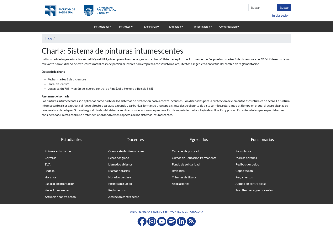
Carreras (50, 158)
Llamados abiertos (120, 164)
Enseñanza (150, 26)
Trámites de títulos (184, 177)
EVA (47, 164)
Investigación (202, 26)
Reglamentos (117, 190)
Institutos (124, 26)
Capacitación (244, 170)
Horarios (50, 177)
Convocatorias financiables (126, 151)
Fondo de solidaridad (186, 164)
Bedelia (50, 170)
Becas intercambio (57, 190)
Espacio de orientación (60, 183)
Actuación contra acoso (60, 196)
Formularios (243, 151)
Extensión (175, 26)
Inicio (48, 38)
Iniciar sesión (280, 15)
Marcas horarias (119, 170)
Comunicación (228, 26)
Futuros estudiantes (58, 151)
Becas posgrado (118, 158)
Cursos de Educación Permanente (194, 158)
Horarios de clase (119, 177)
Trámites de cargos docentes (254, 190)
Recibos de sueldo (120, 183)
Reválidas (178, 170)
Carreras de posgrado (186, 151)
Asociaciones (180, 183)
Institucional (101, 26)
